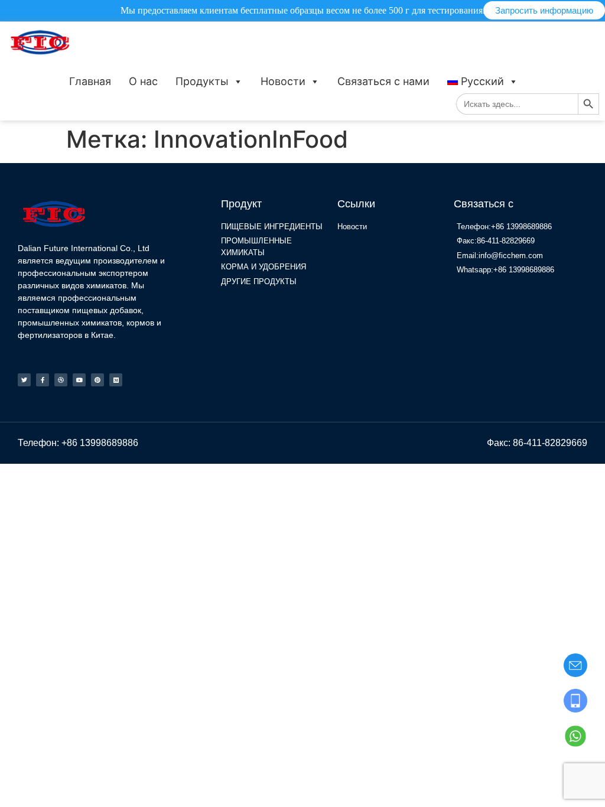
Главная (90, 81)
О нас (143, 81)
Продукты (202, 81)
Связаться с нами (383, 81)
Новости (283, 81)
